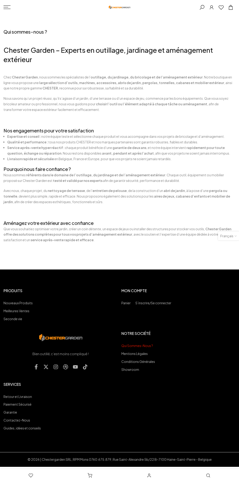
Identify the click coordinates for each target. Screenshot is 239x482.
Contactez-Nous (17, 420)
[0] (221, 7)
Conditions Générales (138, 361)
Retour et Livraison (18, 396)
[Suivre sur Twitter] (46, 367)
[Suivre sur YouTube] (75, 367)
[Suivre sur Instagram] (55, 367)
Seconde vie (13, 319)
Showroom (130, 369)
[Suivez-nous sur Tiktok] (85, 367)
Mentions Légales (134, 353)
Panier (126, 303)
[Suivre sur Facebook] (36, 367)
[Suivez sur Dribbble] (65, 367)
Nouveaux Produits (18, 303)
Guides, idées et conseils (22, 428)
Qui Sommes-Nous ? (137, 346)
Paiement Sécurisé (18, 404)
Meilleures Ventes (16, 311)
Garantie (10, 412)
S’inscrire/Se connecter (153, 303)
